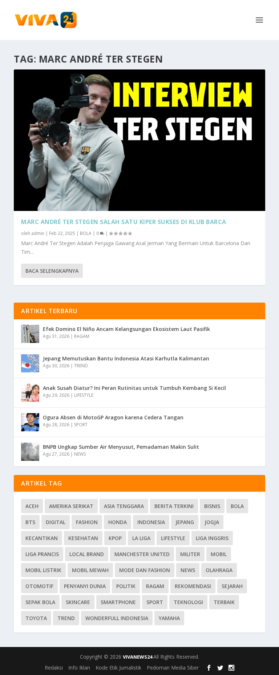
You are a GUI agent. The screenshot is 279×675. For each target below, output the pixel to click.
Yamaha (169, 618)
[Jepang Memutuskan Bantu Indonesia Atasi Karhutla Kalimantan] (30, 363)
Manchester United (142, 554)
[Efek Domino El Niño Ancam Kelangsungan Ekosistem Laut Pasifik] (30, 334)
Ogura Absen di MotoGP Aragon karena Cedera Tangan (113, 417)
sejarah (232, 586)
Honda (117, 522)
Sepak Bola (40, 602)
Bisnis (212, 506)
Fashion (87, 522)
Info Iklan (79, 667)
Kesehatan (83, 538)
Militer (190, 554)
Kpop (115, 538)
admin (37, 233)
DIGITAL (55, 522)
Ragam (155, 586)
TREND (81, 366)
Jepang (184, 522)
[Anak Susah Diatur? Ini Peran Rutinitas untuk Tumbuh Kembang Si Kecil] (30, 393)
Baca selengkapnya (51, 270)
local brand (86, 554)
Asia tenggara (124, 506)
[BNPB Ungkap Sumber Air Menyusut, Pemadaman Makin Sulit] (30, 452)
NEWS (80, 454)
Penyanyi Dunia (85, 586)
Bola (237, 506)
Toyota (36, 618)
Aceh (32, 506)
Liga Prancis (42, 554)
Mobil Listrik (43, 570)
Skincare (78, 602)
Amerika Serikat (71, 506)
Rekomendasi (193, 586)
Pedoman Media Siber (173, 667)
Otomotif (39, 586)
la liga (141, 538)
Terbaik (224, 602)
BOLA (86, 233)
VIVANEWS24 (138, 657)
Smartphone (118, 602)
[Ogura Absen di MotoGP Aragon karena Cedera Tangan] (30, 422)
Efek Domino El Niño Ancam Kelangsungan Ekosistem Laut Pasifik (126, 328)
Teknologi (188, 602)
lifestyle (173, 538)
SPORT (81, 425)
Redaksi (54, 667)
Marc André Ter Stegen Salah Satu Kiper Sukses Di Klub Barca (123, 222)
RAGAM (81, 336)
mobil (219, 554)
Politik (126, 586)
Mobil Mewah (90, 570)
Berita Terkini (174, 506)
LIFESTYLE (83, 395)
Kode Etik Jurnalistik (118, 667)
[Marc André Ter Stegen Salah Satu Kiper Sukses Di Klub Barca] (139, 140)
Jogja (212, 522)
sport (154, 602)
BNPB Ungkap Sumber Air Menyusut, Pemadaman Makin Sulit (121, 446)
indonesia (151, 522)
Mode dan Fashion (144, 570)
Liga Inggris (212, 538)
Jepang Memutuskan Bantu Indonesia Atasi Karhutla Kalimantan (126, 358)
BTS (30, 522)
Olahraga (219, 570)
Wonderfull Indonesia (116, 618)
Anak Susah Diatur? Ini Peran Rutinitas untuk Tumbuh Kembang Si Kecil (134, 387)
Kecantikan (41, 538)
